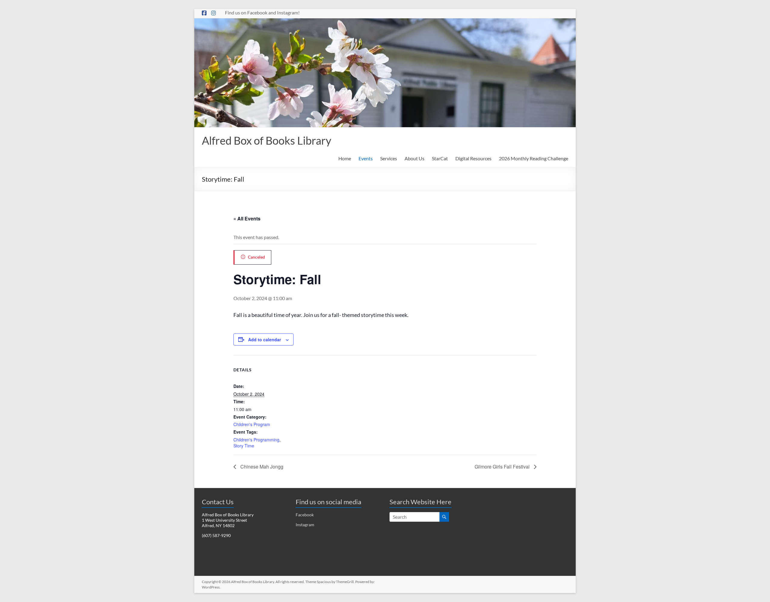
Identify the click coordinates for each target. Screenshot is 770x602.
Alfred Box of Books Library (266, 140)
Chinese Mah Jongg (261, 466)
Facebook (305, 514)
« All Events (246, 218)
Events (366, 158)
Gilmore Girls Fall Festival (503, 466)
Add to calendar (264, 339)
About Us (414, 158)
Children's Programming (256, 440)
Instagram (305, 524)
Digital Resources (473, 158)
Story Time (243, 446)
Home (344, 158)
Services (388, 158)
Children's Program (251, 424)
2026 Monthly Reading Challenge (533, 158)
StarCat (440, 158)
